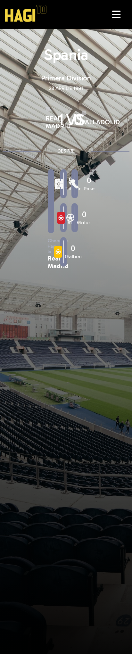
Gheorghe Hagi (25, 13)
